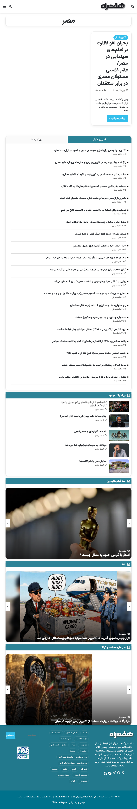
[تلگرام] (114, 773)
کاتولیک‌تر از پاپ (98, 406)
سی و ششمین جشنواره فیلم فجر (72, 757)
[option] (68, 523)
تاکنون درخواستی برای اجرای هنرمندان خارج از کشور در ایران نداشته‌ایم (90, 150)
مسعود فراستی (80, 775)
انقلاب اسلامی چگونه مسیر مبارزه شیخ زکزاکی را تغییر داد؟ (96, 353)
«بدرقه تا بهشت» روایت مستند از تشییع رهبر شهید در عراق (92, 721)
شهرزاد (84, 769)
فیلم (74, 769)
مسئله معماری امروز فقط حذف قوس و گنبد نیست (100, 234)
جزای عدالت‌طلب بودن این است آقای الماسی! (83, 416)
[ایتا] (105, 773)
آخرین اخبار (120, 37)
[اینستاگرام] (118, 773)
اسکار (84, 732)
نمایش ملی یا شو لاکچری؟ (92, 461)
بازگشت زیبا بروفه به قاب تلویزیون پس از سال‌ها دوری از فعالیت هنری (90, 162)
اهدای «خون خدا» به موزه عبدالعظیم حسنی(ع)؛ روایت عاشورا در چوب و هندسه (85, 293)
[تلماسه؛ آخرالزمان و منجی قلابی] (119, 435)
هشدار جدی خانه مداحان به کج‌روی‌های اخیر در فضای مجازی (94, 174)
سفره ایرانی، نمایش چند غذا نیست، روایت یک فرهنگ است (96, 222)
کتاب (73, 781)
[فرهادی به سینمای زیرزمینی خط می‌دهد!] (119, 450)
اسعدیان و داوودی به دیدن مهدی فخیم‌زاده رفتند (100, 317)
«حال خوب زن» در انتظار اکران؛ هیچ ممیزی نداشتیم (99, 246)
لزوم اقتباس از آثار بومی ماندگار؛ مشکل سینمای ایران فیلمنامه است (91, 329)
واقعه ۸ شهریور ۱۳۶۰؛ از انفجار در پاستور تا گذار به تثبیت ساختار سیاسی (89, 341)
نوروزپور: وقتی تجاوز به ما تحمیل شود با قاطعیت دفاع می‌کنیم (93, 210)
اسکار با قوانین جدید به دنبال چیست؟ (105, 555)
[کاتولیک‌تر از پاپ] (119, 406)
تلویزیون (83, 745)
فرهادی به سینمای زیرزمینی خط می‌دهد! (85, 445)
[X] (123, 773)
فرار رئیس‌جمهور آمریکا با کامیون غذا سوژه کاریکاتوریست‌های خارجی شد (83, 638)
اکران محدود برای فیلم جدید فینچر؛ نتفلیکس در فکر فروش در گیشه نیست (88, 270)
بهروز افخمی (81, 738)
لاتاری (64, 769)
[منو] (4, 8)
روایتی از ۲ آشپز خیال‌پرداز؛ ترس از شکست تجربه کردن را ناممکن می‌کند (89, 281)
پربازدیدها (36, 139)
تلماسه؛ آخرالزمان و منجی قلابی (90, 432)
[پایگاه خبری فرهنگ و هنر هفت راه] (113, 6)
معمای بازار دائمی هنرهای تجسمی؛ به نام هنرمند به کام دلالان (93, 186)
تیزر (73, 745)
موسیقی (83, 781)
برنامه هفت (56, 732)
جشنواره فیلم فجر (59, 745)
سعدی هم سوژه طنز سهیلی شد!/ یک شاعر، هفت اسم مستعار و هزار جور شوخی (85, 258)
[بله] (110, 773)
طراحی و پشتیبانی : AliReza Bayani (68, 802)
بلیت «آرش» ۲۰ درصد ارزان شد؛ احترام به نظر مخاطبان (98, 305)
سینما (72, 751)
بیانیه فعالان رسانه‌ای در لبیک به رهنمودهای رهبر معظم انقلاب (94, 365)
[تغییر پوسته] (10, 8)
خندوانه (83, 751)
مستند (54, 769)
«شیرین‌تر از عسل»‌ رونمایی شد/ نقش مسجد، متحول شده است (93, 198)
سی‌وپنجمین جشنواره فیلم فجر (73, 763)
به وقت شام (66, 738)
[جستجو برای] (132, 8)
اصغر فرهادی (71, 732)
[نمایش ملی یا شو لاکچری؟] (119, 466)
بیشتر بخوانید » (117, 118)
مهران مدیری (63, 775)
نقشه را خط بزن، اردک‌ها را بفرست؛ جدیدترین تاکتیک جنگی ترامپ (92, 377)
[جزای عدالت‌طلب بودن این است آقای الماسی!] (119, 420)
